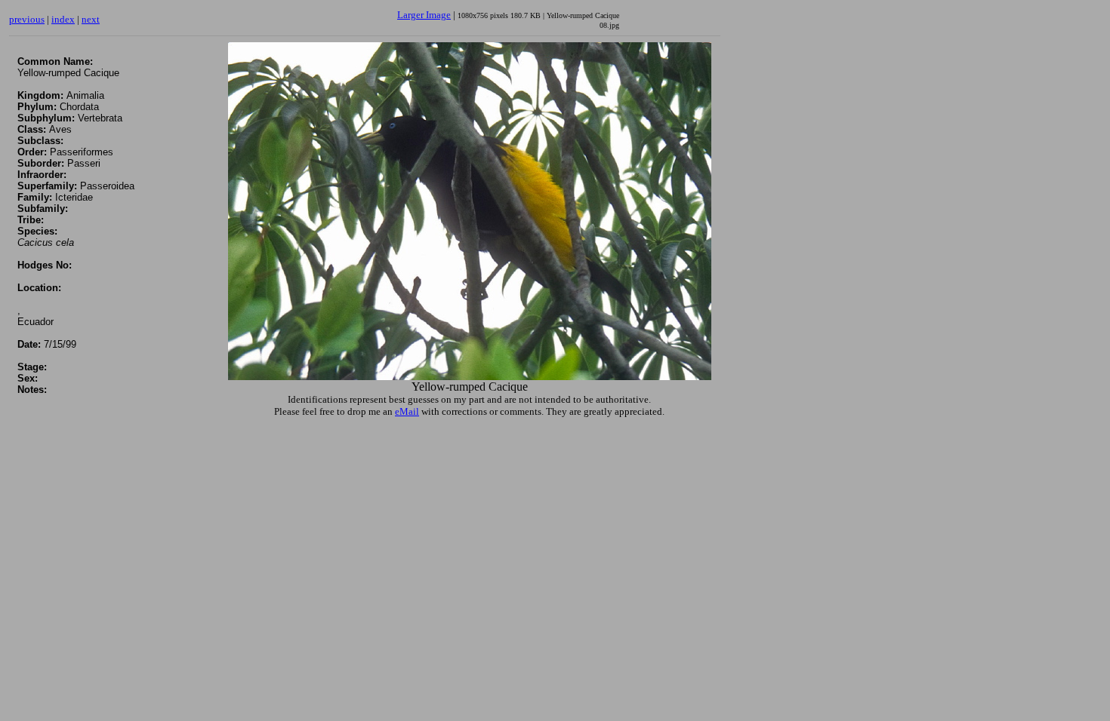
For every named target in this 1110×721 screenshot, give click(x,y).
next (91, 19)
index (63, 19)
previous (27, 19)
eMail (407, 411)
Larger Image (424, 14)
